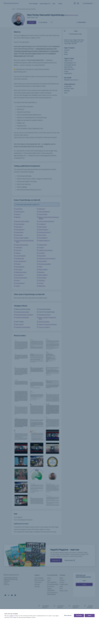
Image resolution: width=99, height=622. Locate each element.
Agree (89, 615)
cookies (11, 615)
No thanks (79, 615)
